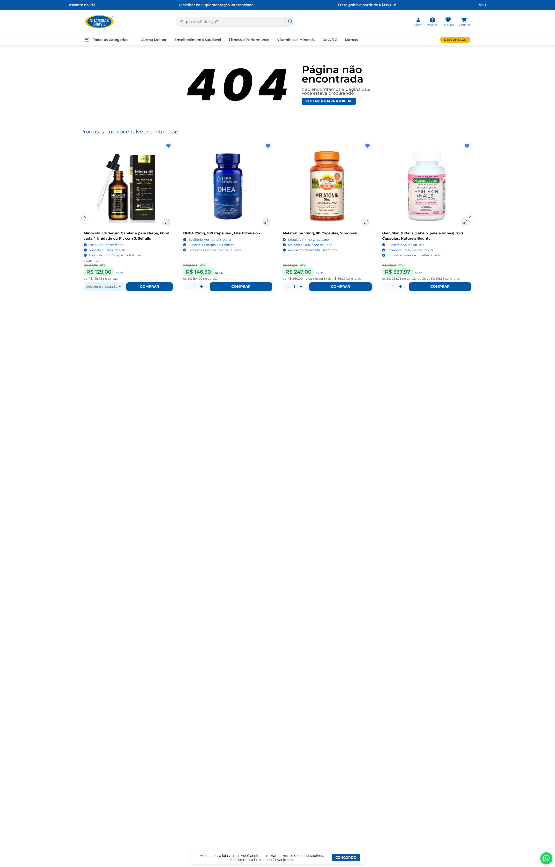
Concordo (345, 858)
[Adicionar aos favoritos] (168, 146)
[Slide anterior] (85, 216)
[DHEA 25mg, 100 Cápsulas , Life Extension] (227, 186)
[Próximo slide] (470, 216)
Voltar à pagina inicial (328, 101)
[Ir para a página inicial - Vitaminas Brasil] (99, 21)
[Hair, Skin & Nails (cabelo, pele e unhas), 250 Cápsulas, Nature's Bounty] (426, 186)
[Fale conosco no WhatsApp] (546, 858)
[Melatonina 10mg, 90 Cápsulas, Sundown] (327, 186)
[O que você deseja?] (290, 22)
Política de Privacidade (273, 860)
